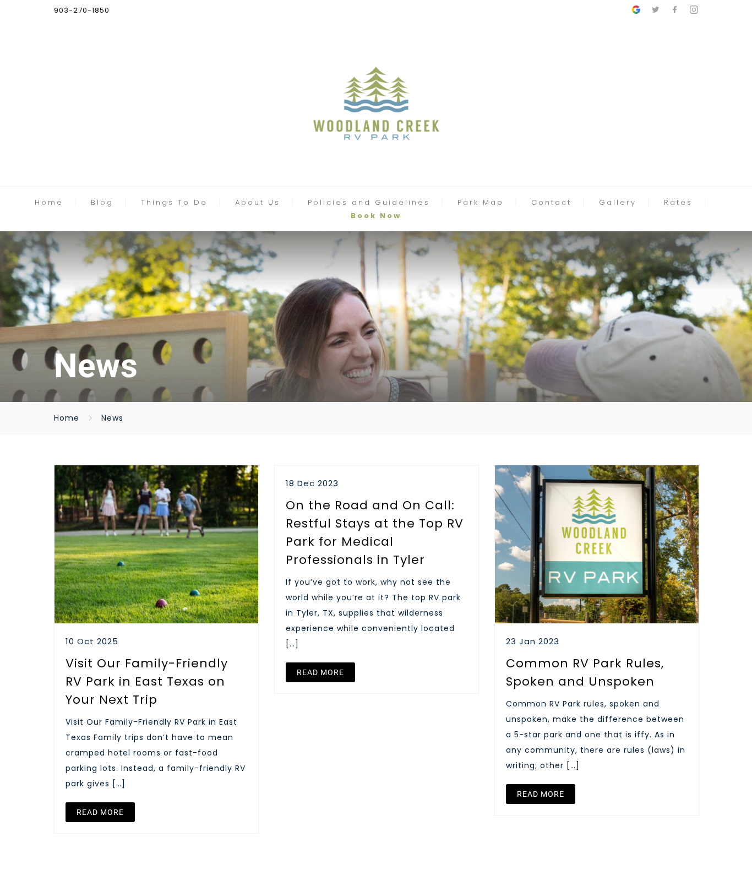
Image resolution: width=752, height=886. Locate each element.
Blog (102, 202)
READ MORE (100, 812)
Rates (678, 202)
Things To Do (174, 202)
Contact (551, 202)
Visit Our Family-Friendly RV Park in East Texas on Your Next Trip (147, 681)
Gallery (617, 202)
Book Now (376, 215)
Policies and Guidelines (369, 202)
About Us (257, 202)
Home (49, 202)
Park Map (480, 202)
